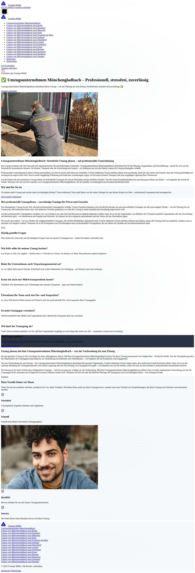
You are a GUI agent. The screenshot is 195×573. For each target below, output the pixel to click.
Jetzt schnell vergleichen (11, 197)
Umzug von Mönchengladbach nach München (25, 30)
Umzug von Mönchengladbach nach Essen (24, 47)
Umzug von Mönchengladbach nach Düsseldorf (26, 40)
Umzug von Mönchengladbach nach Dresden (25, 56)
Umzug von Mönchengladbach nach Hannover (26, 52)
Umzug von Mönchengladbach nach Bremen (25, 49)
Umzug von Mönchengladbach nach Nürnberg (26, 54)
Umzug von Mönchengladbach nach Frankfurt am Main (29, 35)
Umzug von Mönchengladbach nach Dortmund (26, 44)
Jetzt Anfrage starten (9, 346)
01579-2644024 (7, 7)
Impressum (11, 59)
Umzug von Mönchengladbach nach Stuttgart (25, 37)
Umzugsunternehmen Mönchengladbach (23, 23)
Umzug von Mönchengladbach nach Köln (24, 33)
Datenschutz (11, 61)
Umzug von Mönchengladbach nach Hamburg (25, 28)
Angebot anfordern (23, 7)
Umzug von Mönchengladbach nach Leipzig (25, 42)
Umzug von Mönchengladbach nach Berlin (24, 25)
